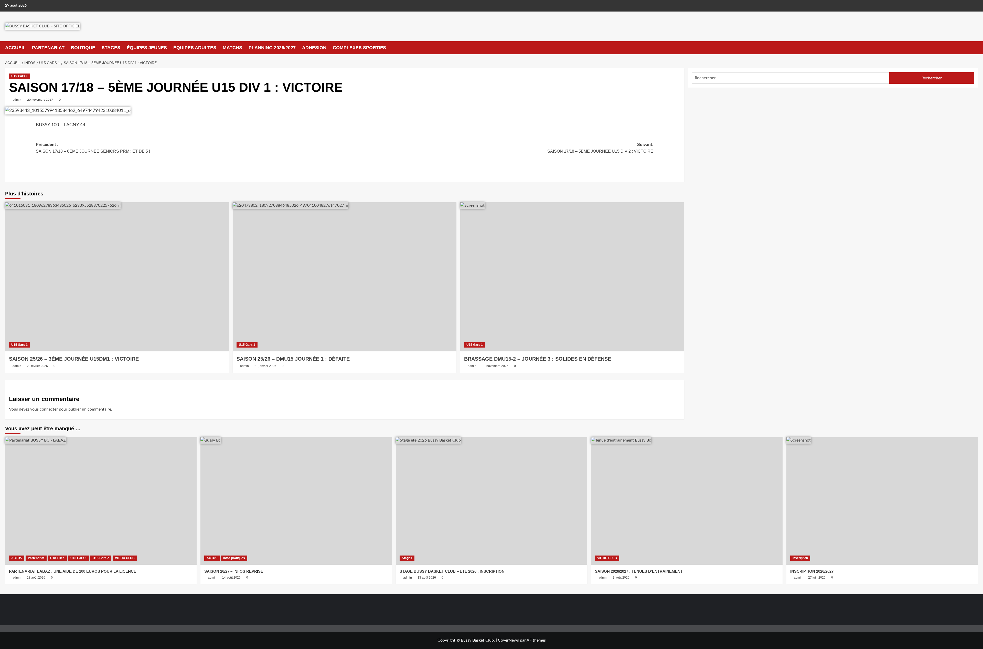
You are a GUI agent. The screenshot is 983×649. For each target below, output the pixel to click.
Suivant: (600, 147)
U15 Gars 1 (19, 76)
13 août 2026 (427, 577)
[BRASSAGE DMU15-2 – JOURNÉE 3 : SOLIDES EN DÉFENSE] (572, 277)
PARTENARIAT (48, 47)
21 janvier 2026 (265, 366)
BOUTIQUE (83, 47)
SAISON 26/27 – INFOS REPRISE (233, 571)
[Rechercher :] (791, 78)
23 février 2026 (37, 366)
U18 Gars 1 (78, 558)
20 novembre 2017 (40, 99)
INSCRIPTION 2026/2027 (812, 571)
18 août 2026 (36, 577)
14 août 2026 (231, 577)
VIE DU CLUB (125, 558)
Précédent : (93, 147)
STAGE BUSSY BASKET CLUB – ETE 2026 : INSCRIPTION (452, 571)
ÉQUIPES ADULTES (194, 47)
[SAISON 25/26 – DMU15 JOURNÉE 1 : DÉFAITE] (344, 277)
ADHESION (314, 47)
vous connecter (44, 409)
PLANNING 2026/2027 (272, 47)
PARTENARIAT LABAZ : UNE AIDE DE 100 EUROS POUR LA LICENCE (72, 571)
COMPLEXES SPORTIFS (359, 47)
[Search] (974, 47)
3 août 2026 (621, 577)
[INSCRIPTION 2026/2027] (882, 501)
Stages (407, 558)
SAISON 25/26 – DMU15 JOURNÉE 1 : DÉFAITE (293, 359)
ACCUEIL (15, 47)
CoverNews (508, 640)
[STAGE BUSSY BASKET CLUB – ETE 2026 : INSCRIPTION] (491, 501)
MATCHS (232, 47)
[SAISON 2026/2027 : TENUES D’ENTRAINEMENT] (687, 501)
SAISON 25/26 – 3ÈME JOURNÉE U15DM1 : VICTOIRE (74, 359)
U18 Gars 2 (101, 558)
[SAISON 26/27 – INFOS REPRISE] (296, 501)
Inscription (800, 558)
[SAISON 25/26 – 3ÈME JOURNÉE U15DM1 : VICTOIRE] (117, 277)
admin (17, 99)
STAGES (111, 47)
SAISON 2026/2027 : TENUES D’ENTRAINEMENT (639, 571)
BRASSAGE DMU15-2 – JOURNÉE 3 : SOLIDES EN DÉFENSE (537, 359)
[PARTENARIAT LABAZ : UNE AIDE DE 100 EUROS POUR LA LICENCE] (101, 501)
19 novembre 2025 (495, 366)
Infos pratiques (234, 558)
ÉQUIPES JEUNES (147, 47)
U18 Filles (57, 558)
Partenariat (36, 558)
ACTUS (16, 558)
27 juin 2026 (817, 577)
